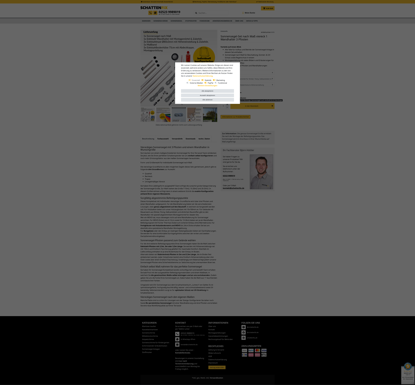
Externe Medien (196, 83)
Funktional (222, 83)
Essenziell (196, 80)
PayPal (210, 83)
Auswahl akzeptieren (207, 95)
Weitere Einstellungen (207, 85)
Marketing (220, 80)
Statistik (208, 80)
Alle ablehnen (208, 100)
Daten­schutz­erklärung (203, 76)
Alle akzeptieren (207, 91)
